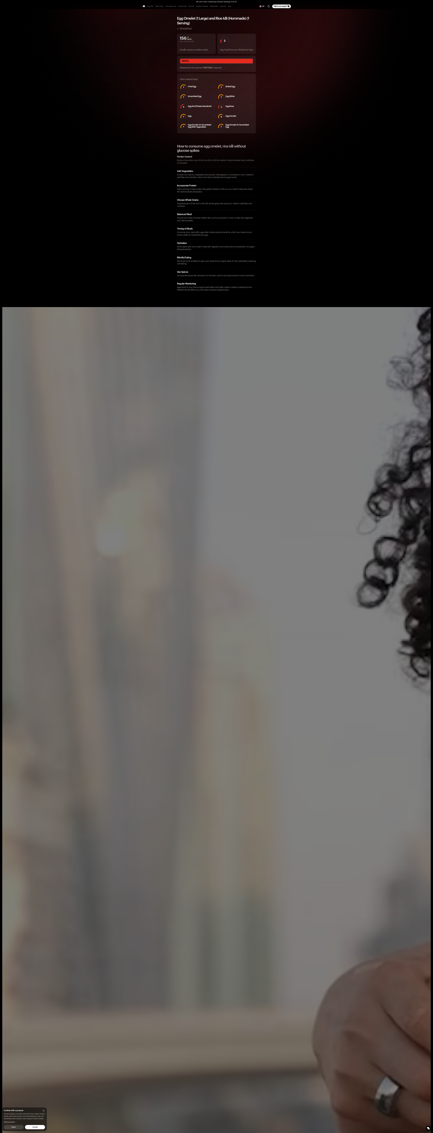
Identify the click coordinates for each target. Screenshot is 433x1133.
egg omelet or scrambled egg (235, 126)
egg (187, 116)
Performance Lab (170, 6)
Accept (35, 1127)
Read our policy (9, 1122)
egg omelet (228, 116)
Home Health (182, 6)
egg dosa (227, 106)
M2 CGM (191, 6)
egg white (228, 96)
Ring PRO (150, 6)
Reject (14, 1127)
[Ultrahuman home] (144, 6)
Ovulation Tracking (202, 6)
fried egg (189, 86)
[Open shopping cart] (268, 6)
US (263, 6)
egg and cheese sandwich (197, 106)
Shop (229, 6)
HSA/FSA (223, 6)
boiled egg (228, 86)
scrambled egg (192, 96)
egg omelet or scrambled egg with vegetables (197, 126)
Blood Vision (159, 6)
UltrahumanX (214, 6)
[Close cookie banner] (43, 1110)
